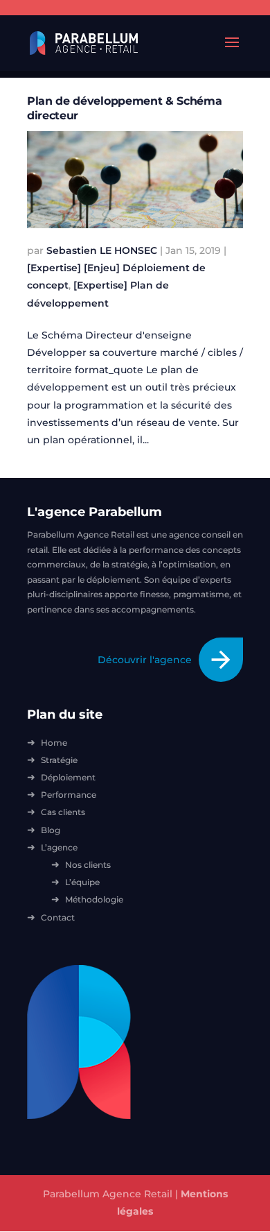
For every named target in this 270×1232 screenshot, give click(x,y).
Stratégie (59, 760)
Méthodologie (94, 899)
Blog (50, 830)
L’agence (59, 847)
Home (54, 742)
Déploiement (68, 777)
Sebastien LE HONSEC (101, 250)
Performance (68, 794)
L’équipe (82, 882)
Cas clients (63, 812)
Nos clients (88, 864)
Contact (58, 917)
